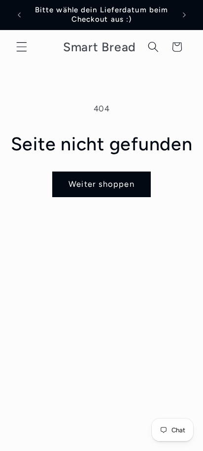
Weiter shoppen (101, 184)
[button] (22, 47)
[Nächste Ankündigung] (184, 15)
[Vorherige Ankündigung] (19, 15)
